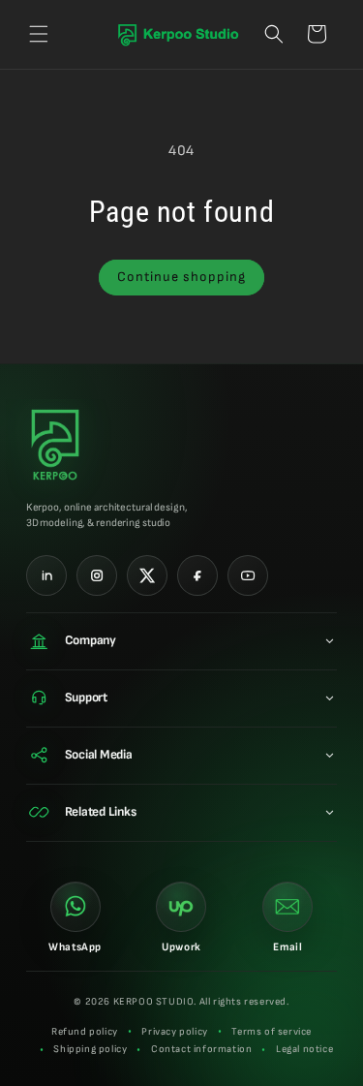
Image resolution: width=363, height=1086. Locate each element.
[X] (147, 575)
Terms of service (271, 1032)
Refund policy (84, 1032)
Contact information (201, 1049)
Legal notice (304, 1049)
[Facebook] (197, 575)
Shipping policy (90, 1049)
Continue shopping (181, 276)
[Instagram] (96, 575)
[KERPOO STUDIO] (65, 444)
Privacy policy (174, 1032)
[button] (38, 34)
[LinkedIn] (46, 575)
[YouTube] (247, 575)
